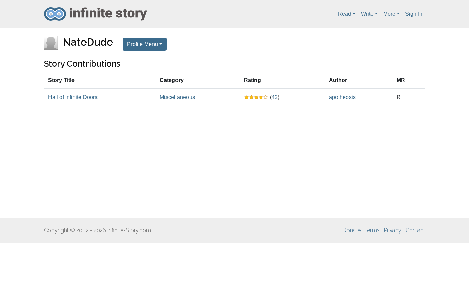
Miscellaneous (177, 97)
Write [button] (367, 14)
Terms (372, 230)
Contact (415, 230)
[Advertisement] (234, 162)
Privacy (392, 230)
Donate (352, 230)
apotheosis (342, 97)
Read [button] (344, 14)
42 (275, 97)
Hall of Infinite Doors (73, 97)
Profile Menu (142, 44)
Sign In (413, 14)
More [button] (389, 14)
